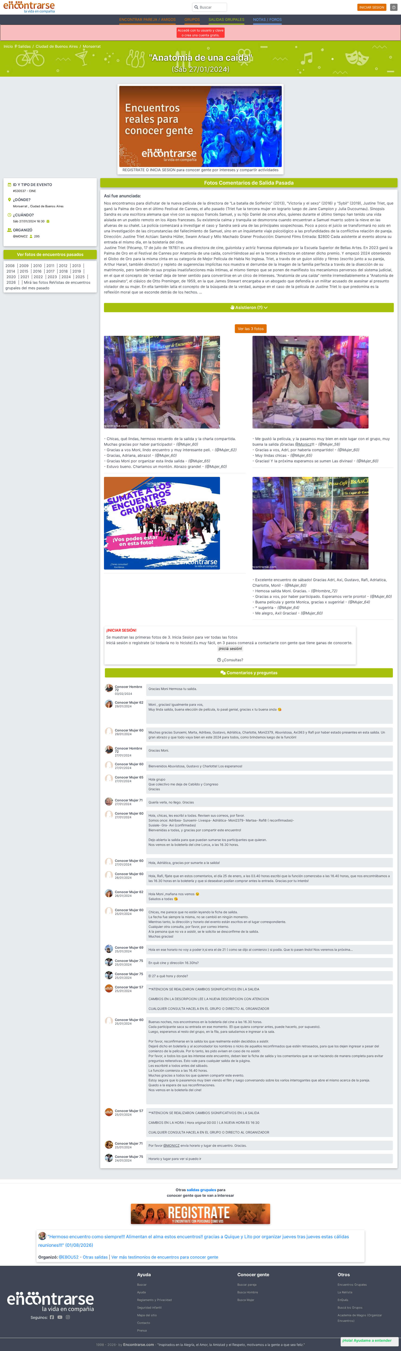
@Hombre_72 (324, 591)
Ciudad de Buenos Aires (57, 46)
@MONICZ (20, 236)
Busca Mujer (245, 1300)
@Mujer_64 (359, 602)
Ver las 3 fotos (251, 328)
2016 (37, 271)
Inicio (8, 46)
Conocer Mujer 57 (129, 987)
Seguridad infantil (149, 1307)
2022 (38, 276)
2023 (52, 276)
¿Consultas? (232, 660)
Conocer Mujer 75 (129, 960)
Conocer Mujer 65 (129, 777)
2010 (37, 265)
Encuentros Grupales (352, 1284)
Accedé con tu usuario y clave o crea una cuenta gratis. (200, 32)
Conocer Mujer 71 (129, 800)
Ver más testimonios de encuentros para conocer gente (164, 1257)
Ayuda (141, 1292)
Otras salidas (95, 1257)
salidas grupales (202, 1189)
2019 (76, 271)
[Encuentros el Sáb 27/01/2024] (48, 221)
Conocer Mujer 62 (129, 702)
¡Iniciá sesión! (230, 648)
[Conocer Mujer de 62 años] (110, 704)
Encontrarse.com (138, 1344)
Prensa (142, 1330)
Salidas (24, 46)
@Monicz (303, 444)
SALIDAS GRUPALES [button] (226, 19)
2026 (11, 282)
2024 (66, 276)
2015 (24, 271)
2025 (80, 276)
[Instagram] (67, 1317)
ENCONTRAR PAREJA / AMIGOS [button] (147, 19)
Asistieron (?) (249, 307)
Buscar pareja (246, 1284)
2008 (10, 265)
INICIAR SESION (371, 7)
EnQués (343, 1300)
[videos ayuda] (394, 7)
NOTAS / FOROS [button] (267, 19)
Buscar (142, 1284)
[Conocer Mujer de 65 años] (110, 779)
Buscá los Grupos (350, 1307)
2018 (63, 271)
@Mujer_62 (225, 449)
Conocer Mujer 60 (129, 730)
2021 (24, 276)
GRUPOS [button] (192, 19)
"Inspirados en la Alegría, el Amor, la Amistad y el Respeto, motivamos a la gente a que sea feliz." (231, 1345)
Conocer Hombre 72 (128, 688)
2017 (50, 271)
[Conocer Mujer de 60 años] (110, 731)
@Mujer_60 (187, 444)
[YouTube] (58, 1317)
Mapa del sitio (147, 1315)
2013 (76, 265)
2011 (50, 265)
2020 (11, 276)
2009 (24, 265)
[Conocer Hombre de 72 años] (110, 688)
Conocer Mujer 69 (129, 947)
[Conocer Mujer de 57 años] (110, 988)
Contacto (143, 1323)
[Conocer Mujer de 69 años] (110, 949)
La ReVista (345, 1292)
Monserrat (92, 46)
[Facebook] (51, 1317)
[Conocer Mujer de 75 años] (110, 962)
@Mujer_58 (329, 444)
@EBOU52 (69, 1257)
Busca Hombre (247, 1292)
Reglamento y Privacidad (154, 1300)
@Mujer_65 (199, 461)
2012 (63, 265)
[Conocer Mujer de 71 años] (110, 801)
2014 (10, 271)
